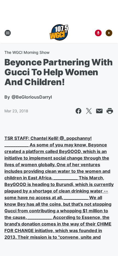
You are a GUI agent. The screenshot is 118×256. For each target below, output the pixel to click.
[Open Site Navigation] (7, 33)
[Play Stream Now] (109, 33)
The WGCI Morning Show (27, 52)
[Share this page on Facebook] (78, 111)
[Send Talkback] (98, 33)
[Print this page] (110, 111)
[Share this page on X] (89, 111)
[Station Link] (59, 33)
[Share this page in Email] (99, 111)
